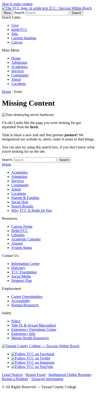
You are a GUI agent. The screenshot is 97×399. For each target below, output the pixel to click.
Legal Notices (12, 375)
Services (17, 71)
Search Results (22, 206)
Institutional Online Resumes (69, 375)
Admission (19, 62)
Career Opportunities (26, 297)
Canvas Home (21, 226)
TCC (19, 30)
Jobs (14, 34)
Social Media (21, 276)
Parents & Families (25, 198)
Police (15, 321)
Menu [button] (7, 13)
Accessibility (20, 301)
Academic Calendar (26, 239)
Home (15, 58)
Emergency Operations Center (33, 329)
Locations (18, 84)
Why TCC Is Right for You (31, 210)
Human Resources (25, 305)
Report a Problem (15, 379)
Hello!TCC (19, 231)
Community (20, 75)
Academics (19, 67)
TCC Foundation (24, 272)
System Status (21, 248)
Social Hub (19, 202)
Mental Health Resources (30, 338)
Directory (18, 268)
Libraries (17, 235)
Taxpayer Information (47, 379)
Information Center (25, 264)
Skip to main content (17, 4)
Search (19, 13)
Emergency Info (23, 334)
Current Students (23, 38)
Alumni (17, 243)
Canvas (16, 42)
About (16, 79)
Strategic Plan (21, 281)
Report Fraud (35, 375)
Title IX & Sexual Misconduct (33, 325)
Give (15, 25)
